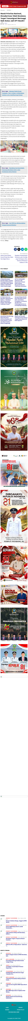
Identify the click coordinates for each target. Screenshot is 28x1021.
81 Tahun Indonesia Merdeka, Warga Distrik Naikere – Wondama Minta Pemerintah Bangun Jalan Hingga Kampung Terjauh (7, 300)
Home (7, 1007)
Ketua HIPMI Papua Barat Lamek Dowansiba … (14, 927)
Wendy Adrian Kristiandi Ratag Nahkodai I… (14, 997)
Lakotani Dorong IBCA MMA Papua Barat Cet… (16, 985)
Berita (7, 959)
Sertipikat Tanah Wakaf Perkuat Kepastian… (14, 967)
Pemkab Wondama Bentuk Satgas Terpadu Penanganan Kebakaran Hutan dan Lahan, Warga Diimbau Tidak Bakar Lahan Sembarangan (7, 282)
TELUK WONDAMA (13, 918)
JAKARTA (7, 965)
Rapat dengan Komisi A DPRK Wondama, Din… (16, 955)
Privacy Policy (20, 1009)
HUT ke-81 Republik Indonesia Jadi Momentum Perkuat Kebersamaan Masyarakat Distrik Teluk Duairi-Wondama (20, 282)
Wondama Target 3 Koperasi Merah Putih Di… (15, 939)
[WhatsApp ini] (25, 249)
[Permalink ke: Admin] (2, 24)
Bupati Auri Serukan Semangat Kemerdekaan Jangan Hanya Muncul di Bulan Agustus (21, 318)
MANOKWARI (11, 959)
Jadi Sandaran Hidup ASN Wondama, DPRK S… (15, 933)
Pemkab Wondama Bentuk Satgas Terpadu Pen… (15, 973)
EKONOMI (8, 918)
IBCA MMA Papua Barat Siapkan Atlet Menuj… (15, 991)
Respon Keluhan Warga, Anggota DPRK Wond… (16, 921)
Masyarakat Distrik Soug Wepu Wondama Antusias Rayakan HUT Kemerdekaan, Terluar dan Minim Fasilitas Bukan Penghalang (7, 320)
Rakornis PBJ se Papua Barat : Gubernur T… (16, 945)
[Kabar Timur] (14, 2)
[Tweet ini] (18, 249)
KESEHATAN (8, 953)
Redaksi (21, 1007)
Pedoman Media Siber (13, 1012)
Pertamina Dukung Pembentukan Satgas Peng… (15, 961)
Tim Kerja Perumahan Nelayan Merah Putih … (16, 979)
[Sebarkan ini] (15, 249)
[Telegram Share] (22, 249)
